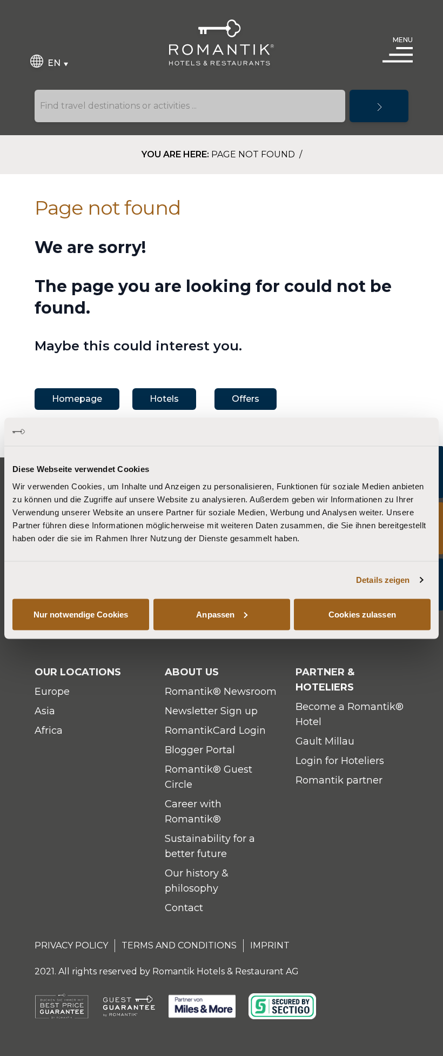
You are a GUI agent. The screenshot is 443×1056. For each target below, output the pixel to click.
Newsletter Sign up (211, 711)
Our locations (78, 672)
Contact (184, 908)
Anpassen (215, 614)
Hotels (164, 399)
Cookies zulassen (362, 614)
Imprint (270, 945)
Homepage (77, 399)
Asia (45, 711)
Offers (245, 399)
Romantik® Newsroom (221, 692)
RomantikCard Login (215, 730)
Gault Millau (325, 741)
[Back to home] (221, 42)
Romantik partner (339, 780)
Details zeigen (383, 580)
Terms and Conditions (179, 945)
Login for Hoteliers (340, 761)
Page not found (254, 154)
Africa (49, 730)
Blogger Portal (200, 750)
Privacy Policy (71, 945)
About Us (192, 672)
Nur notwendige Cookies (80, 614)
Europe (52, 692)
